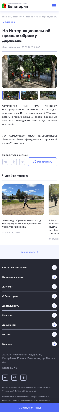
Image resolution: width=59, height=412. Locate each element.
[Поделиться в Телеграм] (22, 162)
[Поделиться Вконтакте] (5, 162)
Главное (10, 21)
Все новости (27, 251)
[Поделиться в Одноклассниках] (14, 162)
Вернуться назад (31, 407)
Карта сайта (9, 367)
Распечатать (44, 161)
